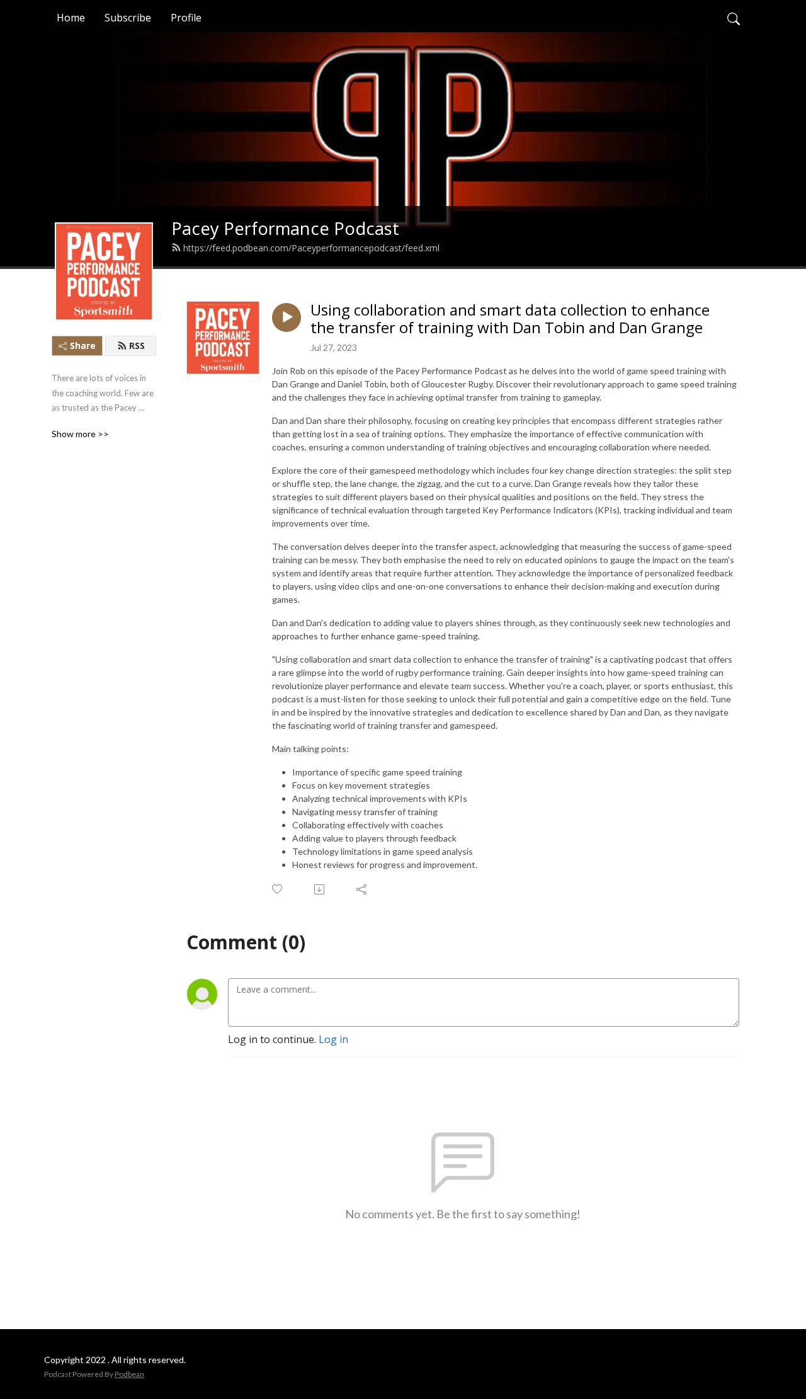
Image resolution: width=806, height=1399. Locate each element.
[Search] (733, 17)
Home (71, 18)
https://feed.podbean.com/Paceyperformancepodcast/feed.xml (311, 248)
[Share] (362, 889)
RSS (137, 345)
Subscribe (128, 18)
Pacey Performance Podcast (285, 228)
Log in (333, 1039)
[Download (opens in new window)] (320, 889)
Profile (186, 18)
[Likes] (278, 889)
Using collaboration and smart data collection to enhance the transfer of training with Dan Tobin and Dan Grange (510, 319)
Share (83, 345)
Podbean (129, 1374)
